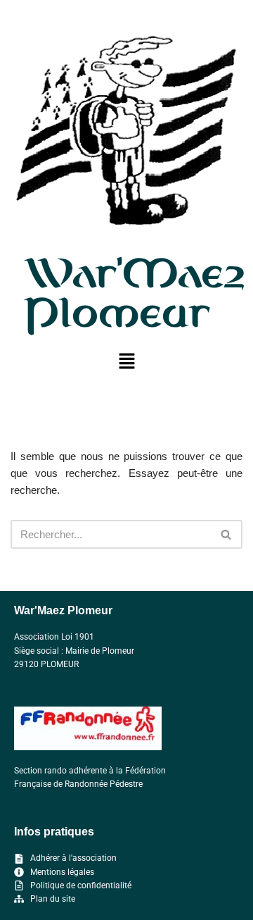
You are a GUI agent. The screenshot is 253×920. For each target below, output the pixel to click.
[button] (126, 362)
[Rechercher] (226, 534)
